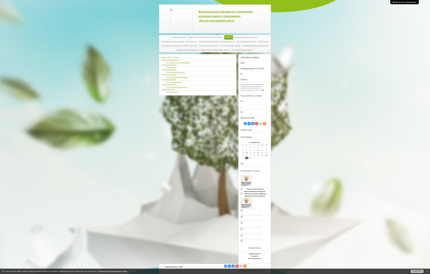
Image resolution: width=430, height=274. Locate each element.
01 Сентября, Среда (168, 89)
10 (258, 150)
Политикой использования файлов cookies (112, 271)
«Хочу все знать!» (175, 82)
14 (246, 153)
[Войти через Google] (260, 123)
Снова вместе (174, 92)
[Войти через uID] (245, 123)
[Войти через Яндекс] (256, 123)
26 (266, 155)
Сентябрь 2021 (255, 142)
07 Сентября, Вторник (169, 79)
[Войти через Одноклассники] (264, 123)
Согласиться (417, 271)
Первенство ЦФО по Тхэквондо (180, 63)
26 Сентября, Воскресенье (170, 60)
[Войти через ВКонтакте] (249, 123)
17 (258, 153)
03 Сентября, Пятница (169, 84)
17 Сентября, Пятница (169, 65)
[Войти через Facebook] (253, 123)
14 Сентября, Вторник (169, 69)
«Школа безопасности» (177, 72)
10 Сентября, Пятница (169, 74)
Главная (164, 57)
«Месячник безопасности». (178, 87)
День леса (173, 67)
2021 (169, 57)
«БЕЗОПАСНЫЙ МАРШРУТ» (179, 77)
